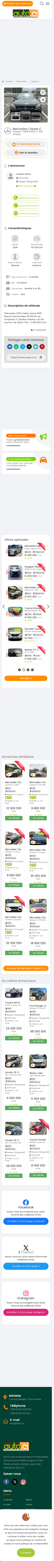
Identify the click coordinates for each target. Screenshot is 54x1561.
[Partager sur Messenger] (22, 346)
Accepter (26, 1552)
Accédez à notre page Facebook (25, 1221)
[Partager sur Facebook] (9, 346)
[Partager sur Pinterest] (42, 346)
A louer (7, 1504)
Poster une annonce (18, 3)
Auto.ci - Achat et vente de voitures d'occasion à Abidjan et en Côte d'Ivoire (26, 13)
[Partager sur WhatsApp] (16, 346)
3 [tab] (28, 669)
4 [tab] (32, 669)
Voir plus (25, 678)
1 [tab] (19, 669)
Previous (4, 607)
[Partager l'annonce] (43, 100)
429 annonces (26, 186)
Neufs (29, 1499)
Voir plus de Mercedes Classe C (25, 968)
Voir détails (13, 818)
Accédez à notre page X (26, 1266)
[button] (7, 105)
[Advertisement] (27, 49)
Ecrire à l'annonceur (28, 205)
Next (47, 607)
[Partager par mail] (35, 346)
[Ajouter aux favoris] (43, 92)
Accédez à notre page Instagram (26, 1312)
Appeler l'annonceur (28, 197)
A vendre (8, 1499)
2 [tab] (23, 669)
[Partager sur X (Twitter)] (29, 346)
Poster (29, 1504)
